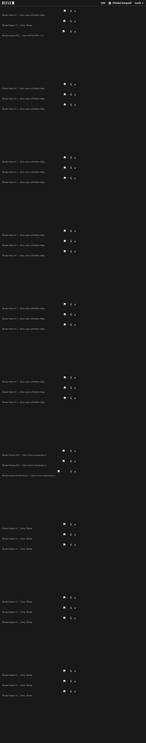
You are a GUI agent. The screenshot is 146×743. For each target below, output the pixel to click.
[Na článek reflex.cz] (8, 3)
